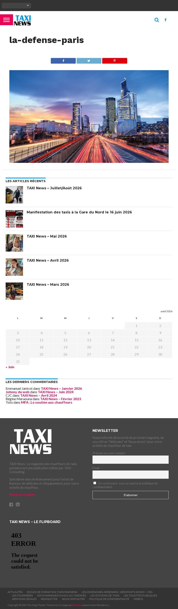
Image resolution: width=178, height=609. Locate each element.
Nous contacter (73, 599)
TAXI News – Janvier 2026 (61, 388)
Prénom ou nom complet (108, 453)
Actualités (15, 592)
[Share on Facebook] (63, 60)
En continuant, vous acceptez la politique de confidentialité (125, 485)
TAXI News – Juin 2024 (55, 392)
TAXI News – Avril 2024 (38, 395)
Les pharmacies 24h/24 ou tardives (61, 595)
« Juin (10, 367)
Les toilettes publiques (140, 595)
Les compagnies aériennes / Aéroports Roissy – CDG (117, 592)
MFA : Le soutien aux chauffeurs (46, 402)
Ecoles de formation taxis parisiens (52, 592)
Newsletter (49, 599)
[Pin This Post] (114, 60)
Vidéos (138, 599)
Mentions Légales (22, 495)
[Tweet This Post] (88, 60)
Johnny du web (18, 392)
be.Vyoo (77, 605)
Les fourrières (22, 595)
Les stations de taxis (104, 595)
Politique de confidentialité (109, 599)
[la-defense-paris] (89, 161)
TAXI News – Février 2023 (60, 399)
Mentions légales (24, 599)
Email (95, 468)
